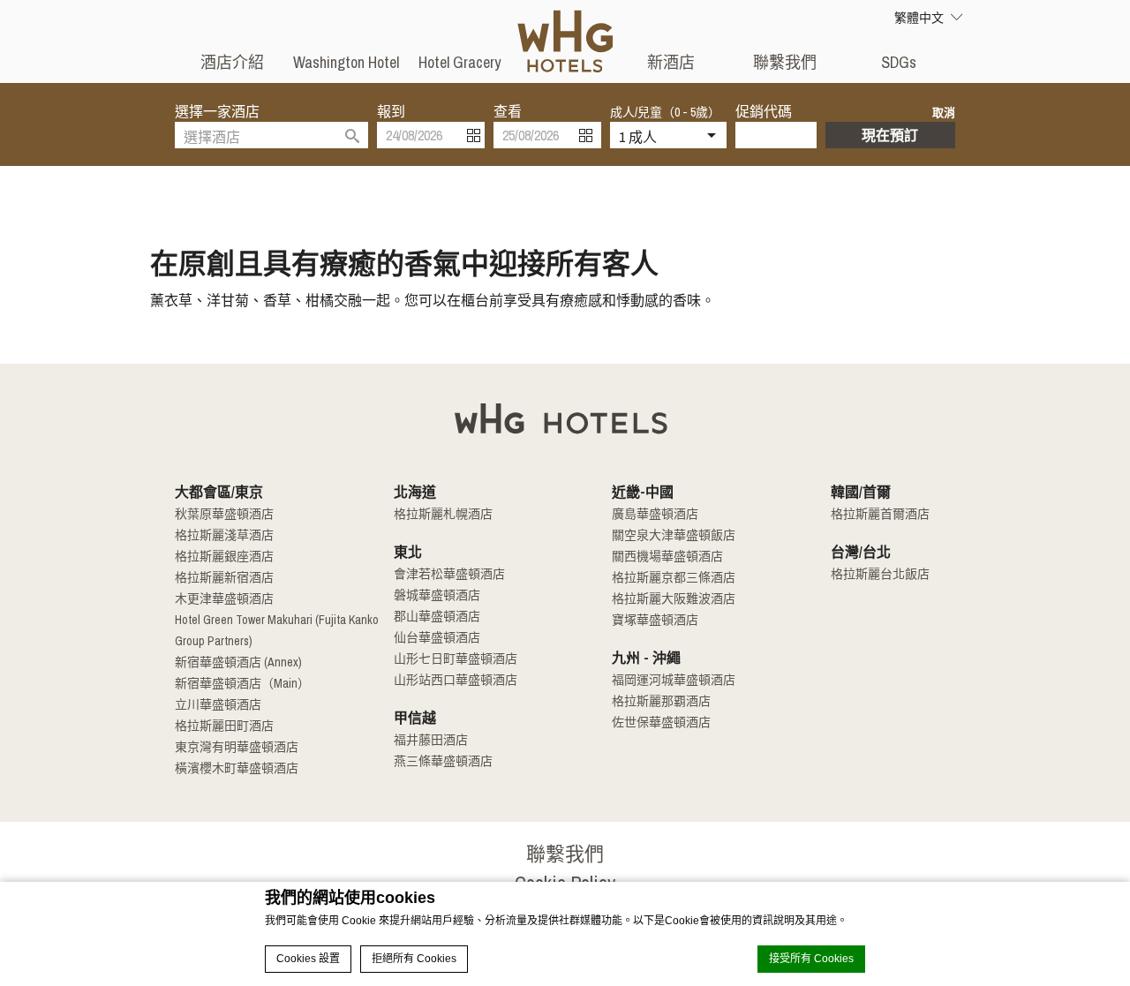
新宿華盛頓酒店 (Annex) (238, 662)
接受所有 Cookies (811, 958)
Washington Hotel (346, 62)
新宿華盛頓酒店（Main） (242, 683)
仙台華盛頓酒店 (437, 637)
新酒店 (671, 62)
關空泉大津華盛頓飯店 (673, 535)
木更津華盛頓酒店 (224, 598)
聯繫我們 (785, 62)
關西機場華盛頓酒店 (667, 556)
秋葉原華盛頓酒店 (224, 514)
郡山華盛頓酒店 (437, 616)
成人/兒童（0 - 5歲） (665, 112)
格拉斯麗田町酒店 (224, 726)
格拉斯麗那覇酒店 (661, 701)
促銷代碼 (763, 111)
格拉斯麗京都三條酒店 (673, 577)
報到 (391, 111)
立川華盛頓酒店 (218, 704)
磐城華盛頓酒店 (437, 595)
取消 (943, 112)
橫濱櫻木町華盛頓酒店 (236, 768)
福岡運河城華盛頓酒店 (673, 680)
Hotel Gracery (459, 62)
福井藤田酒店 (431, 740)
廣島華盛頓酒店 (655, 514)
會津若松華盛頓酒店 (449, 574)
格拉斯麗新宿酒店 (224, 577)
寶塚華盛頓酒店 (655, 620)
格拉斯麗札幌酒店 (443, 514)
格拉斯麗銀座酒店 (224, 556)
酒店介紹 (232, 62)
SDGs (898, 62)
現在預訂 (890, 135)
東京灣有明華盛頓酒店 (236, 747)
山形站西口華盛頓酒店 (455, 680)
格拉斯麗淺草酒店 (224, 535)
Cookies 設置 (308, 958)
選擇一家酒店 (217, 111)
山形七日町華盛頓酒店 (455, 658)
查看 (507, 111)
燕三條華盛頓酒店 (443, 761)
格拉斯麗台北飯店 (880, 574)
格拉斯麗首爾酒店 (880, 514)
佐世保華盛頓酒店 (661, 722)
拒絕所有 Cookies (414, 958)
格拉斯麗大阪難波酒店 (673, 598)
